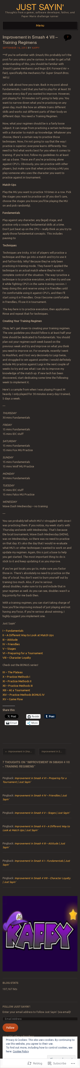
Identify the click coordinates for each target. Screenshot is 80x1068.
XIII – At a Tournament (16, 690)
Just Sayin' (40, 6)
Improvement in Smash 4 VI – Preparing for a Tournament (20, 751)
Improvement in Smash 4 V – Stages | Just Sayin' (42, 812)
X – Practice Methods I (16, 676)
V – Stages (9, 648)
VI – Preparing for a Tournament (23, 653)
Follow (10, 1027)
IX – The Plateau (13, 672)
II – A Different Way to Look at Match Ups (28, 635)
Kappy (36, 47)
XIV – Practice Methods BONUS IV (24, 694)
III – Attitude (10, 639)
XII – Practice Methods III (18, 685)
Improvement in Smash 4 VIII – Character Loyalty (53, 751)
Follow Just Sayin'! (16, 1006)
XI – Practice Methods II (17, 681)
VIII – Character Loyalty (17, 657)
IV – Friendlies (11, 644)
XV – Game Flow (13, 699)
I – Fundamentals (13, 630)
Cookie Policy (21, 1051)
